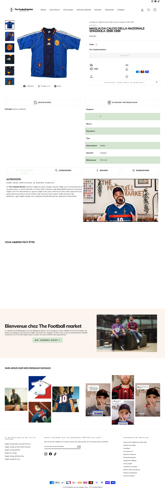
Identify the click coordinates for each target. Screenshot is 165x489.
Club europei (68, 10)
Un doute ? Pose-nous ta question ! (124, 82)
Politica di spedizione (130, 473)
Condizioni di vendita (130, 466)
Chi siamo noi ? (128, 451)
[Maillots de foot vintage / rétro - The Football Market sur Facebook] (50, 453)
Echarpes (121, 10)
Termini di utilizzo (129, 476)
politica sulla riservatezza (131, 470)
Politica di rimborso (129, 454)
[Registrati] (79, 446)
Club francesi (55, 10)
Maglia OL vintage (11, 453)
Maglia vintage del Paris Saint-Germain (17, 447)
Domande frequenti (129, 457)
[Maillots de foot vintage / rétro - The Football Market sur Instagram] (45, 453)
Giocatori (97, 10)
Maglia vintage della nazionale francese (18, 444)
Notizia (43, 10)
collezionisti (109, 10)
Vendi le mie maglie (129, 445)
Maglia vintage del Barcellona (14, 456)
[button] (24, 170)
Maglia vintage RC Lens (12, 459)
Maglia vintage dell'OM (12, 450)
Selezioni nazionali (84, 10)
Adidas (93, 25)
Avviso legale (127, 463)
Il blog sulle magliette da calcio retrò (135, 442)
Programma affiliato (129, 460)
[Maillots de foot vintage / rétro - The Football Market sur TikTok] (55, 453)
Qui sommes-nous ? (47, 340)
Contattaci (126, 448)
